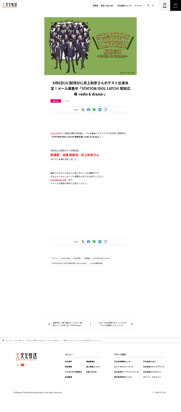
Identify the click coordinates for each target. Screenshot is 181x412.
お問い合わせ (91, 372)
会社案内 (68, 361)
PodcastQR (55, 133)
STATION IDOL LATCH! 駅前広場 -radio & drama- (70, 263)
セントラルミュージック (124, 366)
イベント (138, 5)
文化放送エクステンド (152, 372)
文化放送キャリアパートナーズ (126, 372)
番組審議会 (90, 361)
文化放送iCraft (149, 361)
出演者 (95, 5)
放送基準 (68, 377)
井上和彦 (77, 258)
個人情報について (93, 366)
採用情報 (68, 366)
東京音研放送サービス (123, 377)
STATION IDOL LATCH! (101, 258)
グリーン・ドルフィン (152, 377)
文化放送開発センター (123, 361)
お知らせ (56, 101)
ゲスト (55, 258)
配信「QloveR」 (108, 5)
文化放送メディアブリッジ (153, 366)
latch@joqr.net (58, 179)
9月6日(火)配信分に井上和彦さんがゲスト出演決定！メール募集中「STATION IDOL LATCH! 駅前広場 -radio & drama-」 (64, 340)
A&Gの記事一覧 (20, 340)
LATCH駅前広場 (96, 263)
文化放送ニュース (124, 5)
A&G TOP (9, 340)
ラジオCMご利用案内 (73, 372)
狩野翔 (87, 258)
